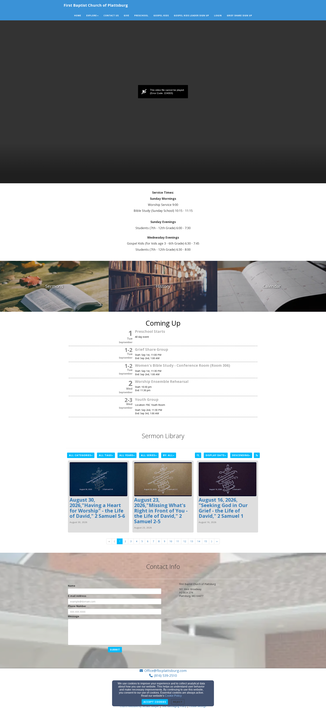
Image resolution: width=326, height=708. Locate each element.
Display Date (215, 455)
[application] (163, 91)
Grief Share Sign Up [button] (239, 15)
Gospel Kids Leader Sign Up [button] (191, 15)
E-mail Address (77, 596)
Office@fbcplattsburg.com (165, 670)
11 (177, 541)
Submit (115, 649)
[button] (257, 14)
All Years (126, 455)
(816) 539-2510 (165, 675)
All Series (148, 455)
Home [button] (77, 15)
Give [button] (126, 15)
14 (198, 541)
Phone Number (77, 606)
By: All (168, 455)
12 (184, 541)
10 (170, 541)
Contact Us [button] (111, 15)
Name (71, 585)
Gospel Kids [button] (161, 15)
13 (191, 541)
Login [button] (218, 15)
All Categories (80, 455)
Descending (240, 455)
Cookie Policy (173, 695)
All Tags (105, 455)
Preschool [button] (141, 15)
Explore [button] (91, 15)
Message (73, 616)
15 (205, 541)
